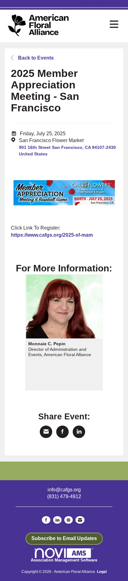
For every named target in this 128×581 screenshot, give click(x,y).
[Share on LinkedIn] (79, 432)
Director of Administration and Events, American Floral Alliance (59, 352)
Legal (102, 572)
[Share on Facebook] (62, 432)
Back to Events (35, 57)
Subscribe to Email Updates (64, 538)
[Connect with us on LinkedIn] (57, 520)
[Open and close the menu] (96, 24)
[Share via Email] (46, 432)
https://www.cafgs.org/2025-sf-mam (52, 235)
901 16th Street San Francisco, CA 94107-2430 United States (67, 150)
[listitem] (85, 3)
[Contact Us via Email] (80, 520)
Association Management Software (64, 560)
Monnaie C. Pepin (47, 344)
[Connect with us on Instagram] (68, 520)
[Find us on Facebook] (46, 520)
